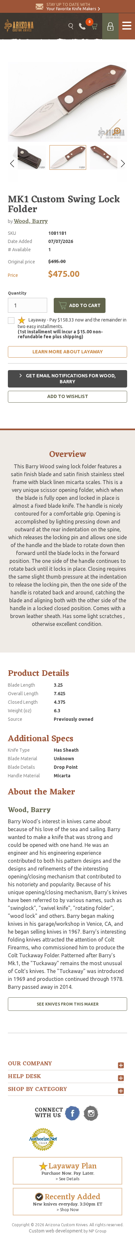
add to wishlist (67, 396)
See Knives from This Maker (68, 1004)
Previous (13, 163)
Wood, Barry (31, 221)
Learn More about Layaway (67, 351)
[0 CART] (93, 26)
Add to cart (85, 305)
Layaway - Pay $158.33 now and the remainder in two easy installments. (72, 328)
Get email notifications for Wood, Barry (70, 378)
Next (122, 163)
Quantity (17, 293)
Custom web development (56, 1230)
